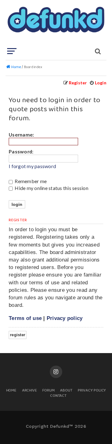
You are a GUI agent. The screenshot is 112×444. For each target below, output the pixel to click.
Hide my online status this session (51, 188)
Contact (58, 396)
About (66, 391)
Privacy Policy (92, 391)
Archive (29, 391)
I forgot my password (32, 166)
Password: (21, 151)
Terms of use (25, 318)
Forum (48, 391)
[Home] (55, 23)
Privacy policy (65, 318)
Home (11, 391)
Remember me (30, 181)
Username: (21, 134)
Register (17, 334)
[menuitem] (97, 82)
